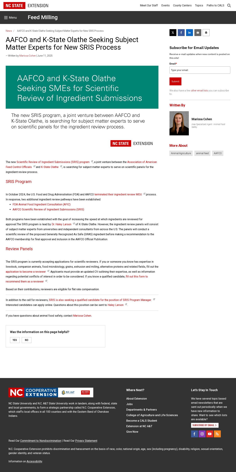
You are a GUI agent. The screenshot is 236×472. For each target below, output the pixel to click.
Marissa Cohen (27, 55)
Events (165, 5)
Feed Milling (43, 17)
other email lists (199, 90)
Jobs (129, 404)
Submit (175, 81)
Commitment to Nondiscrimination (40, 440)
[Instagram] (202, 433)
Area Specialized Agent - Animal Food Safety (208, 125)
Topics (199, 5)
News (9, 30)
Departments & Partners (141, 409)
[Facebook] (194, 433)
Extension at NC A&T (139, 426)
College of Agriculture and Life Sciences (152, 415)
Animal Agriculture (181, 153)
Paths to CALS (215, 5)
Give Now (132, 431)
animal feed (202, 153)
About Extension (136, 398)
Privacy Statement (86, 440)
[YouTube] (209, 433)
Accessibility (34, 461)
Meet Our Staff (149, 5)
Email (173, 63)
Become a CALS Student (141, 420)
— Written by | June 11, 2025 (29, 55)
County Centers (182, 5)
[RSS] (217, 433)
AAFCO (218, 153)
